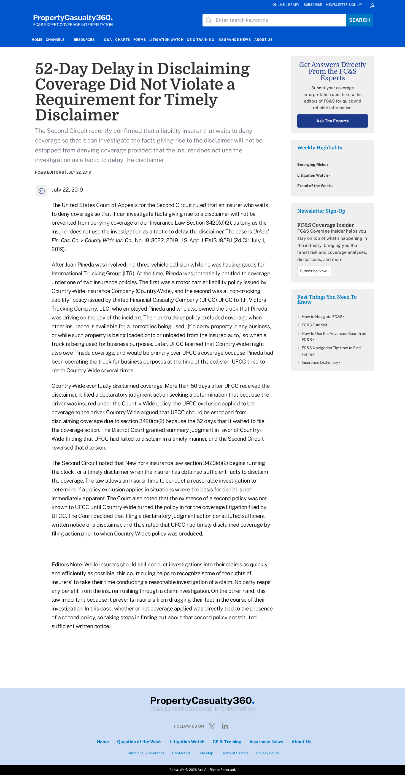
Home (103, 741)
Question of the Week (139, 741)
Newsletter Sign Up (344, 5)
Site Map (205, 753)
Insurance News (266, 741)
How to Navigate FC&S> (323, 316)
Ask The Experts (332, 121)
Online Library (285, 5)
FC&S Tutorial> (315, 325)
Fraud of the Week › (315, 186)
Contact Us (181, 753)
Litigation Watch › (313, 175)
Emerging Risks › (312, 164)
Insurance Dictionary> (321, 362)
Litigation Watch (186, 741)
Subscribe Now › (314, 271)
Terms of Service (234, 753)
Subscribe (313, 5)
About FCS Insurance (146, 753)
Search (359, 20)
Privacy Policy (267, 753)
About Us (300, 741)
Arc (200, 770)
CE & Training (226, 741)
